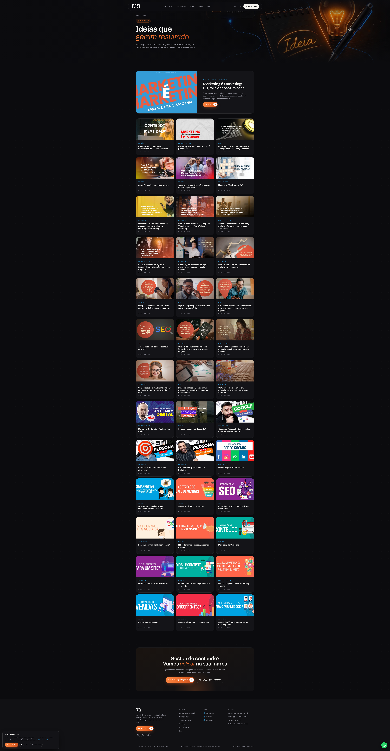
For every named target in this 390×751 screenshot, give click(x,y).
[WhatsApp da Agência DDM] (148, 735)
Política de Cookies (42, 740)
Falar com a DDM (251, 6)
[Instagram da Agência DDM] (138, 735)
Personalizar (36, 745)
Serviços (167, 6)
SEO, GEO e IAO (184, 727)
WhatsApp (209, 720)
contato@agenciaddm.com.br (238, 713)
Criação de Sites (185, 720)
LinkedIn (209, 717)
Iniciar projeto (143, 728)
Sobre (192, 6)
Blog (208, 6)
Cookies (192, 746)
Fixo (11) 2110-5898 (234, 720)
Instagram (210, 713)
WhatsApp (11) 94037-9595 (237, 717)
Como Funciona (181, 6)
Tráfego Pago (184, 717)
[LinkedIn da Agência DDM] (143, 735)
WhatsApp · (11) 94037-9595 (210, 680)
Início (138, 15)
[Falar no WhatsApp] (384, 745)
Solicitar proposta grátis (178, 680)
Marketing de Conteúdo (187, 713)
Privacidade (184, 746)
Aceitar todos (11, 745)
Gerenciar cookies (214, 746)
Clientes (200, 6)
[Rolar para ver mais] (195, 58)
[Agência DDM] (136, 6)
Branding (182, 724)
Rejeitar (24, 745)
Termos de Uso (202, 746)
